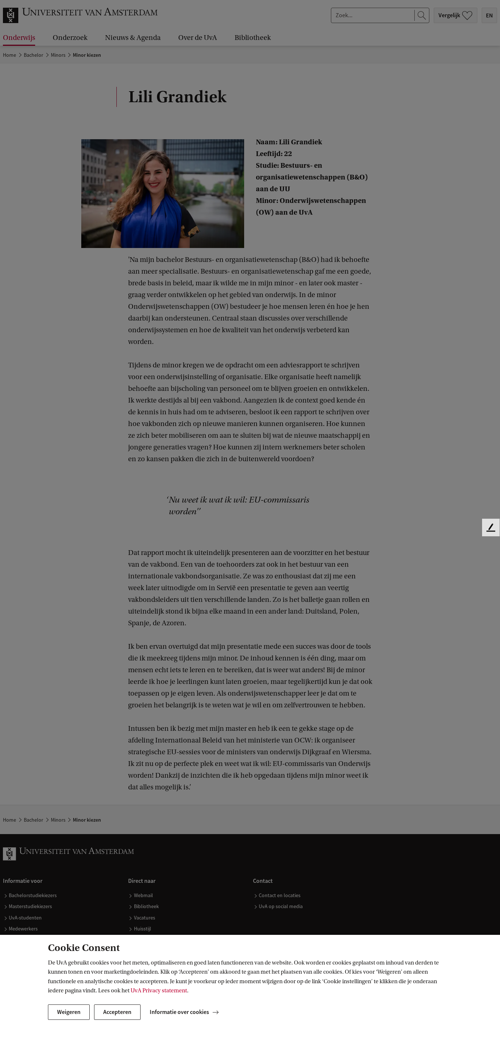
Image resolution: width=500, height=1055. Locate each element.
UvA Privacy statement (159, 990)
